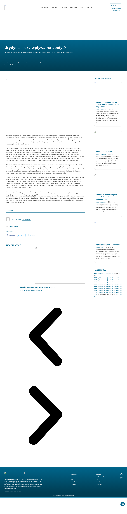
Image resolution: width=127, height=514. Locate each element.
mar (102, 273)
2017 (95, 294)
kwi (104, 273)
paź (117, 278)
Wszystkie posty (26, 219)
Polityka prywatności (101, 476)
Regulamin (98, 474)
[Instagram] (121, 478)
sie (112, 273)
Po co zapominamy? (104, 151)
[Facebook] (121, 474)
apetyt (11, 226)
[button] (11, 235)
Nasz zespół (74, 476)
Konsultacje (74, 481)
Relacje (28, 290)
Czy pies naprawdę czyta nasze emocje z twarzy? (38, 287)
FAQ (96, 479)
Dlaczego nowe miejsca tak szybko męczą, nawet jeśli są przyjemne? (107, 104)
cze (109, 273)
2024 (95, 280)
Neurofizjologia (15, 62)
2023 (95, 282)
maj (107, 273)
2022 (95, 284)
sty (98, 273)
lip (110, 273)
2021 (95, 286)
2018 (95, 292)
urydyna (15, 226)
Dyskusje (73, 484)
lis (118, 278)
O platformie (74, 474)
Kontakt (97, 481)
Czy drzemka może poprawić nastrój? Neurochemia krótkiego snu (107, 197)
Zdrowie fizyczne (39, 62)
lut (100, 273)
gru (121, 278)
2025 (95, 278)
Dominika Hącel (100, 247)
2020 (95, 288)
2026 (95, 273)
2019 (95, 290)
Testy (72, 479)
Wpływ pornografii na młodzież (108, 244)
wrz (115, 278)
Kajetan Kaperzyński (101, 109)
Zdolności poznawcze (26, 62)
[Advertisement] (63, 27)
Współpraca (98, 484)
